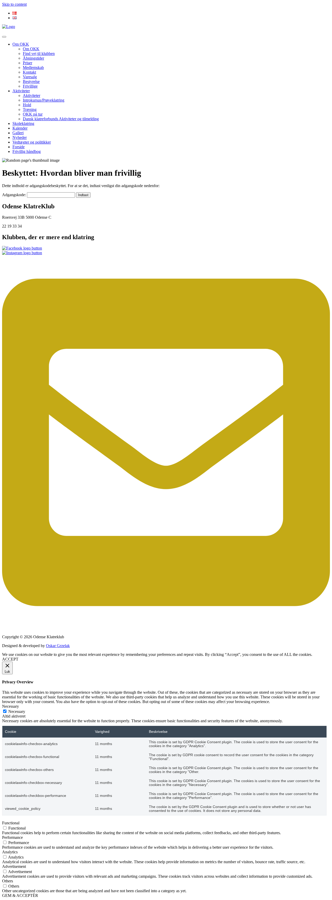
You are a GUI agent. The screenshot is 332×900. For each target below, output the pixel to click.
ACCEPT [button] (10, 659)
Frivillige (30, 86)
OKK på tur (33, 114)
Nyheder (19, 137)
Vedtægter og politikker (31, 142)
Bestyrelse (31, 81)
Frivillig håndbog (26, 151)
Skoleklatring (23, 123)
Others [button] (7, 881)
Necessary (16, 711)
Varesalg (30, 77)
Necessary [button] (10, 706)
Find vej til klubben (39, 53)
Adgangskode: (14, 195)
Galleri (18, 133)
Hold (27, 105)
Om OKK (20, 44)
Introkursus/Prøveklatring (43, 100)
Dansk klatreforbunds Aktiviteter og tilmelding (61, 119)
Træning (30, 109)
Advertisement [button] (14, 866)
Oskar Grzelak (58, 645)
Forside (18, 147)
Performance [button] (12, 837)
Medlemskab (33, 67)
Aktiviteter (21, 91)
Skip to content (14, 4)
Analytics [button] (10, 852)
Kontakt (29, 72)
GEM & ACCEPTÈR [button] (20, 895)
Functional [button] (10, 823)
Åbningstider (33, 58)
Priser (27, 63)
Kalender (19, 128)
